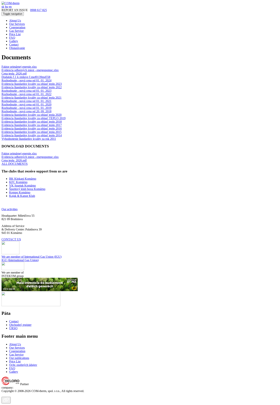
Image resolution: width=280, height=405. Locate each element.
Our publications (19, 358)
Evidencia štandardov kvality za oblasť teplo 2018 (32, 121)
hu (6, 6)
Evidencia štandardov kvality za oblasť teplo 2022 (32, 87)
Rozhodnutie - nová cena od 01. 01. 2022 (26, 94)
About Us (15, 20)
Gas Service (16, 30)
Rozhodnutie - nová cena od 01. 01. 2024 (26, 80)
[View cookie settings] (6, 400)
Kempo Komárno (19, 192)
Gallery (13, 41)
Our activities (10, 209)
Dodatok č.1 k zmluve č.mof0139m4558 (26, 77)
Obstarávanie (17, 48)
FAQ (12, 37)
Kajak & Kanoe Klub (22, 195)
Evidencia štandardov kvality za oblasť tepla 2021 (32, 97)
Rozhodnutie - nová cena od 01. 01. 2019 (26, 108)
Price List (15, 34)
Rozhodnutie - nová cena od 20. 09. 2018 (26, 111)
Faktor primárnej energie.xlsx (19, 66)
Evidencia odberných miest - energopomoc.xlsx (30, 70)
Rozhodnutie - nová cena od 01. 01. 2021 (26, 101)
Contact (13, 44)
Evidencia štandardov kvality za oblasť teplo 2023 (32, 83)
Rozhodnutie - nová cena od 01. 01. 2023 (26, 90)
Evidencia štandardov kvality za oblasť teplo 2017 (32, 125)
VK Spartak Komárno (22, 185)
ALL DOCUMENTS (15, 163)
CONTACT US (11, 239)
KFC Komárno (18, 182)
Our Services (17, 24)
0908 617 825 (38, 10)
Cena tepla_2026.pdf (14, 73)
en (10, 6)
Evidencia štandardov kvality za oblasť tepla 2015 (32, 132)
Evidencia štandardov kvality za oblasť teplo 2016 (32, 128)
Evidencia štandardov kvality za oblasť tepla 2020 (32, 114)
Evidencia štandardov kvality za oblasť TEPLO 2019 (34, 118)
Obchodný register (20, 324)
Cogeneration (17, 27)
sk (3, 6)
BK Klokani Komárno (22, 178)
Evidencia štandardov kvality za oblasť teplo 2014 (32, 135)
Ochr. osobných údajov (23, 364)
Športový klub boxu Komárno (27, 189)
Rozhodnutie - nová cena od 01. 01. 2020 (26, 104)
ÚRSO (13, 328)
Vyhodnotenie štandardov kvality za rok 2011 (29, 138)
